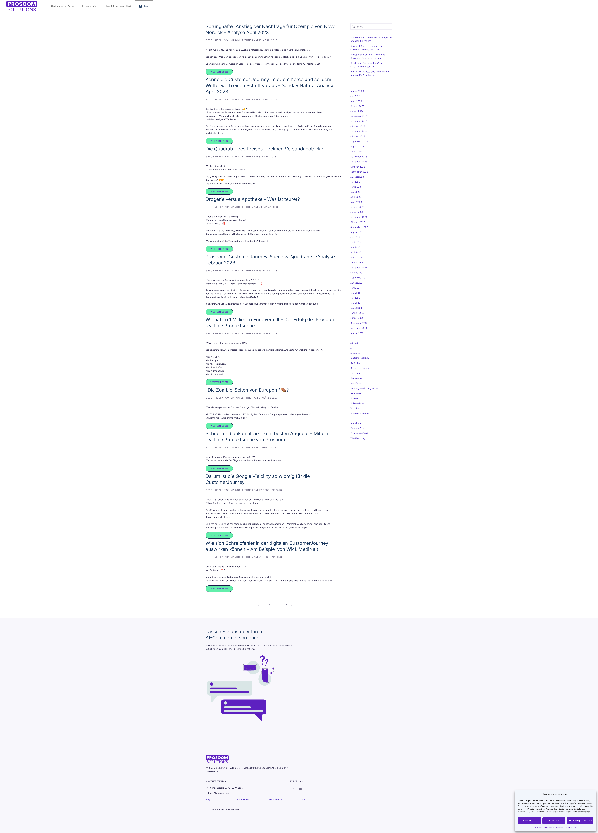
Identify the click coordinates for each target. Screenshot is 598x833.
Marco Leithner (241, 40)
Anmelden (355, 423)
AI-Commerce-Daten (62, 6)
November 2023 (358, 161)
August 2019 (356, 333)
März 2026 (356, 101)
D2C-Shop (355, 363)
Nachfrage (355, 383)
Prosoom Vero (90, 6)
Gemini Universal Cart (118, 6)
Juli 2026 (355, 96)
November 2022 (358, 217)
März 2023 (356, 202)
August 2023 (357, 176)
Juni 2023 (355, 186)
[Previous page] (258, 605)
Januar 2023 (357, 212)
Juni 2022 (355, 242)
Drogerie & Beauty (359, 368)
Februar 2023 (357, 207)
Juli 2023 (355, 181)
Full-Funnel (355, 373)
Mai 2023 (355, 192)
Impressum (571, 827)
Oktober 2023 (357, 166)
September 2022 (359, 227)
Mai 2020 (355, 302)
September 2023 (359, 171)
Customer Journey (359, 358)
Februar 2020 (357, 313)
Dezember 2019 (358, 323)
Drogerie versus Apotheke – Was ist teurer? (253, 199)
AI (351, 347)
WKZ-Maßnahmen (359, 413)
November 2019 (358, 328)
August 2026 (357, 91)
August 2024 (357, 146)
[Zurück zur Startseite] (21, 6)
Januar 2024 (357, 151)
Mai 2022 (355, 247)
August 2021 (356, 282)
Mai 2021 (355, 292)
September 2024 (359, 141)
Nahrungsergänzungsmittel (364, 388)
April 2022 (355, 252)
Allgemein (355, 353)
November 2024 (358, 131)
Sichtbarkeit (356, 393)
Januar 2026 (357, 111)
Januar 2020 (357, 318)
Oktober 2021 (357, 272)
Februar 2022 (357, 262)
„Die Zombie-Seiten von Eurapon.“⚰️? (247, 390)
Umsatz (354, 398)
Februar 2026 (357, 106)
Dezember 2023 (358, 156)
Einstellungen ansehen (580, 820)
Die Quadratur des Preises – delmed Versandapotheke (264, 148)
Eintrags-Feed (357, 428)
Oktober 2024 (357, 136)
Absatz (354, 342)
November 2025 (358, 121)
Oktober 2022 (357, 222)
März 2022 (356, 257)
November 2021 (358, 267)
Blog (146, 6)
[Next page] (292, 605)
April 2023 (355, 197)
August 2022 (357, 232)
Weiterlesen (219, 72)
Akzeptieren (529, 820)
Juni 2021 (355, 287)
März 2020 (356, 308)
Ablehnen (554, 820)
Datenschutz (558, 827)
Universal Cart (357, 403)
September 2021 (359, 277)
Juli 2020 (355, 297)
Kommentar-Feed (359, 433)
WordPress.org (357, 438)
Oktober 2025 (357, 126)
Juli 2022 (355, 237)
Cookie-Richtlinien (543, 827)
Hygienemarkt (357, 378)
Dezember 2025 (358, 116)
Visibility (354, 408)
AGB (303, 799)
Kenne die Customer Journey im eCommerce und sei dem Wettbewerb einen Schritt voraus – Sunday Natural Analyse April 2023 (270, 85)
